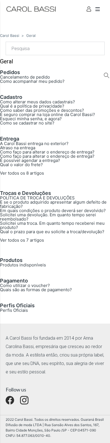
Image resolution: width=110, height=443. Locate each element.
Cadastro (11, 97)
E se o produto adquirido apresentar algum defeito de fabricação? (53, 204)
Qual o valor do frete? (21, 164)
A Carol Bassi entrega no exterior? (34, 143)
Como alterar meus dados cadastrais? (37, 101)
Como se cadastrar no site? (27, 123)
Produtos (11, 260)
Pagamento (14, 281)
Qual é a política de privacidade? (32, 106)
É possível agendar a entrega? (30, 160)
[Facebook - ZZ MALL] (10, 400)
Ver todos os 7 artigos (22, 240)
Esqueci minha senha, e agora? (31, 118)
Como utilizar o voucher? (25, 285)
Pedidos (10, 72)
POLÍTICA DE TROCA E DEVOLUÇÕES (37, 198)
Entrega (9, 139)
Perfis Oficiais (17, 305)
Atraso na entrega (17, 147)
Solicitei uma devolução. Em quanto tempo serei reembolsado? (48, 217)
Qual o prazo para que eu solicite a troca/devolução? (52, 231)
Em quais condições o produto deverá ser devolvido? (53, 210)
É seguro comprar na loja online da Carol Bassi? (47, 114)
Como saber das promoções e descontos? (42, 110)
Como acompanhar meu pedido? (32, 81)
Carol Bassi (9, 35)
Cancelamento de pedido (25, 77)
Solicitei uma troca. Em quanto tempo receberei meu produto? (52, 225)
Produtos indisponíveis (23, 265)
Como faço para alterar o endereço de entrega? (47, 152)
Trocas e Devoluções (25, 193)
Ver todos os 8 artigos (22, 173)
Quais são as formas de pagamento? (36, 289)
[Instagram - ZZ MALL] (24, 400)
